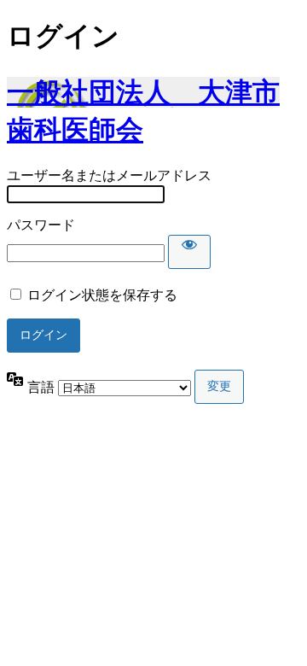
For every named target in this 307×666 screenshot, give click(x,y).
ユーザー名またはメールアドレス (109, 175)
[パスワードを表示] (189, 252)
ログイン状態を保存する (102, 295)
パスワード (41, 225)
